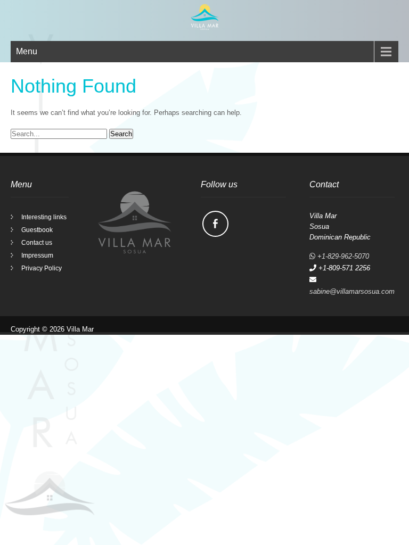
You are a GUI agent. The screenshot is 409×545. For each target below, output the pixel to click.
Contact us (36, 242)
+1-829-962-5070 (342, 256)
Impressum (37, 255)
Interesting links (44, 217)
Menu (26, 51)
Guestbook (37, 230)
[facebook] (215, 224)
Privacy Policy (41, 268)
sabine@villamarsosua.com (352, 291)
